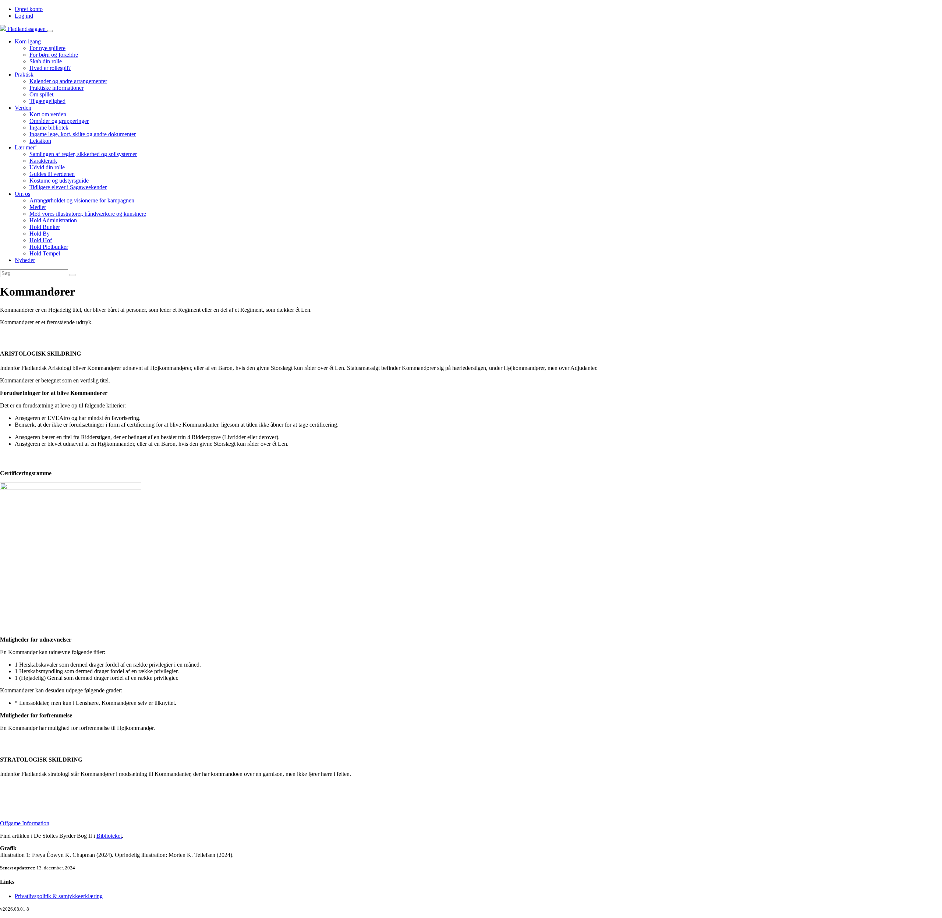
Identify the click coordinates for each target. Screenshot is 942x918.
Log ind (24, 16)
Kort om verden (47, 114)
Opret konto (29, 9)
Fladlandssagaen (26, 29)
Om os (22, 194)
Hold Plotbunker (48, 247)
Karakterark (43, 161)
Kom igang (28, 41)
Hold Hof (40, 240)
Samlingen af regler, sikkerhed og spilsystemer (83, 154)
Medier (37, 207)
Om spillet (41, 94)
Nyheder (25, 260)
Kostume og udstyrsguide (59, 180)
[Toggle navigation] (50, 31)
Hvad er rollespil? (50, 68)
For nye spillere (47, 48)
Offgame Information (24, 823)
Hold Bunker (44, 227)
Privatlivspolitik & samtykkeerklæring (59, 896)
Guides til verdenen (52, 174)
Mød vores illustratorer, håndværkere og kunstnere (87, 214)
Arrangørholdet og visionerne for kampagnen (81, 200)
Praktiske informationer (56, 88)
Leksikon (40, 141)
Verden (23, 108)
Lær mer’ (26, 147)
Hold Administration (53, 220)
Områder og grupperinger (59, 121)
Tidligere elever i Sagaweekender (68, 187)
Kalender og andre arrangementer (68, 81)
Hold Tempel (44, 253)
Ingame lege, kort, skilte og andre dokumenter (82, 134)
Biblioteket (109, 836)
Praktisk (24, 74)
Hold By (39, 233)
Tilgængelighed (47, 101)
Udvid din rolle (47, 167)
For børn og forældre (53, 55)
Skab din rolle (45, 61)
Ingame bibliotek (48, 127)
